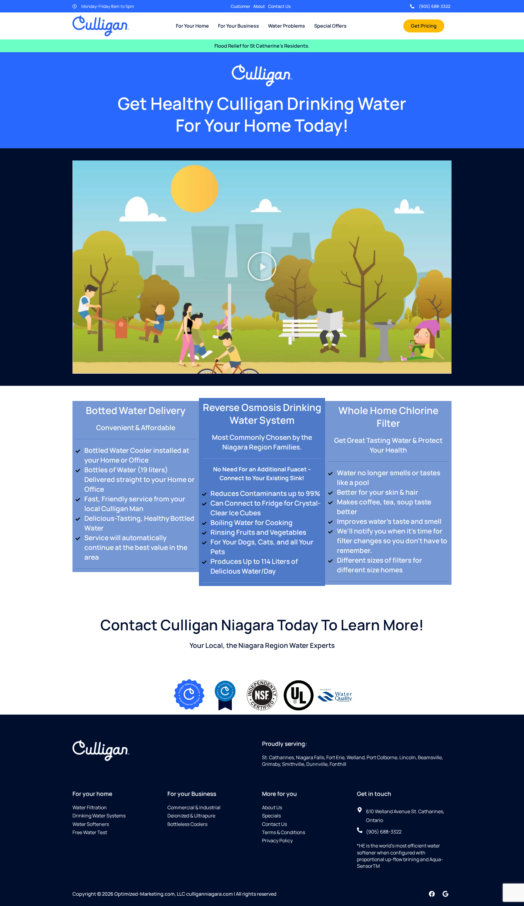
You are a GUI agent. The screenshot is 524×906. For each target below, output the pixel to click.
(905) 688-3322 (434, 6)
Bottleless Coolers (187, 824)
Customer (240, 6)
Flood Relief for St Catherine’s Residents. (262, 45)
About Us (272, 807)
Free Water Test (89, 832)
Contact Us (279, 6)
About (259, 6)
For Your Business (238, 25)
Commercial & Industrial (193, 807)
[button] (262, 267)
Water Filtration (89, 807)
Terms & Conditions (283, 832)
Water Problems (286, 25)
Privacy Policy (277, 840)
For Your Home (192, 25)
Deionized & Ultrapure (191, 815)
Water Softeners (90, 824)
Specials (271, 815)
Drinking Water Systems (99, 815)
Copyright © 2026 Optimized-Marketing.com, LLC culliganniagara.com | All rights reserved (174, 894)
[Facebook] (432, 894)
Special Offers (330, 25)
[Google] (445, 894)
